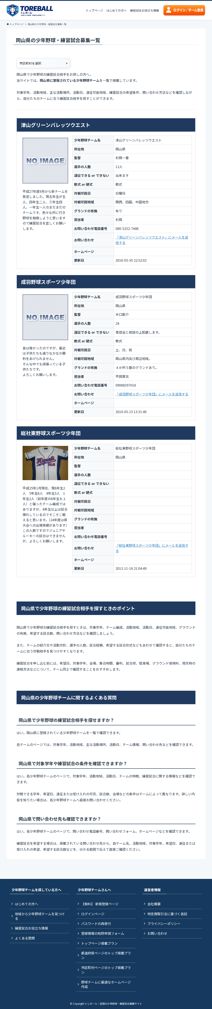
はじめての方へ (26, 903)
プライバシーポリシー (164, 923)
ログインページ (92, 913)
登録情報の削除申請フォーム (102, 933)
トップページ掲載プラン (99, 943)
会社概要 (154, 903)
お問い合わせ (157, 933)
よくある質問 (25, 938)
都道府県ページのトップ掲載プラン (106, 955)
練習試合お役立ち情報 (31, 928)
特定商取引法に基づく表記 (167, 913)
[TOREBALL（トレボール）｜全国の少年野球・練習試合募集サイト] (30, 10)
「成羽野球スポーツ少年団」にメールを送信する (152, 394)
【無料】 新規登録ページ (99, 903)
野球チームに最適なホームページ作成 (106, 984)
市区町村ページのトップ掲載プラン (106, 970)
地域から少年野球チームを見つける (40, 916)
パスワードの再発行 (96, 923)
